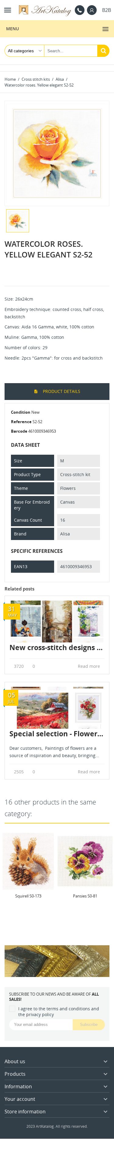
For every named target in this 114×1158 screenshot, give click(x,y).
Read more (89, 666)
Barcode (19, 431)
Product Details (61, 391)
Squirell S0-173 (28, 896)
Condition (20, 412)
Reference (21, 421)
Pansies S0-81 (85, 896)
